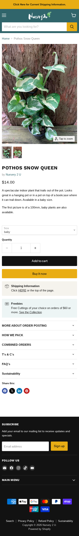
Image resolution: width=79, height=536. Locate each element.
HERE (22, 290)
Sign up (59, 446)
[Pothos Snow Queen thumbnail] (7, 152)
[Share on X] (12, 391)
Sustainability (65, 521)
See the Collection (30, 312)
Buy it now (39, 274)
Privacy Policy (26, 521)
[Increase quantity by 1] (35, 248)
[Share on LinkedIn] (19, 391)
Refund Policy (46, 521)
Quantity (7, 239)
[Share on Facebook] (5, 391)
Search (10, 521)
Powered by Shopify (39, 529)
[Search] (72, 26)
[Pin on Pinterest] (27, 391)
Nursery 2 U (13, 174)
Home (6, 38)
